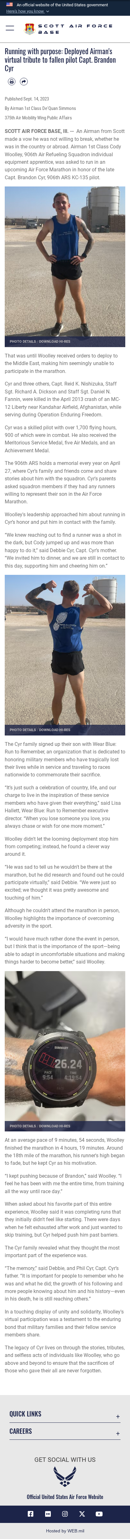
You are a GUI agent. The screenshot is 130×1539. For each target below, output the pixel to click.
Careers (20, 1431)
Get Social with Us (65, 1459)
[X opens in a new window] (82, 1514)
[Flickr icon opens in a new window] (48, 1514)
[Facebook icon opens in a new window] (30, 1514)
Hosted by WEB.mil (65, 1530)
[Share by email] (23, 81)
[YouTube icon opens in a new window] (99, 1514)
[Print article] (11, 81)
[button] (28, 11)
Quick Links (25, 1413)
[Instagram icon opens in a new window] (65, 1514)
